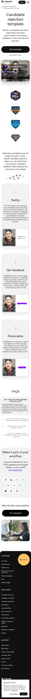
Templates (4, 6)
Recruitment (12, 6)
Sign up (22, 2)
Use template (15, 49)
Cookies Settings (13, 694)
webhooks (17, 470)
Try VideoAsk (16, 513)
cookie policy (15, 690)
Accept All (23, 694)
